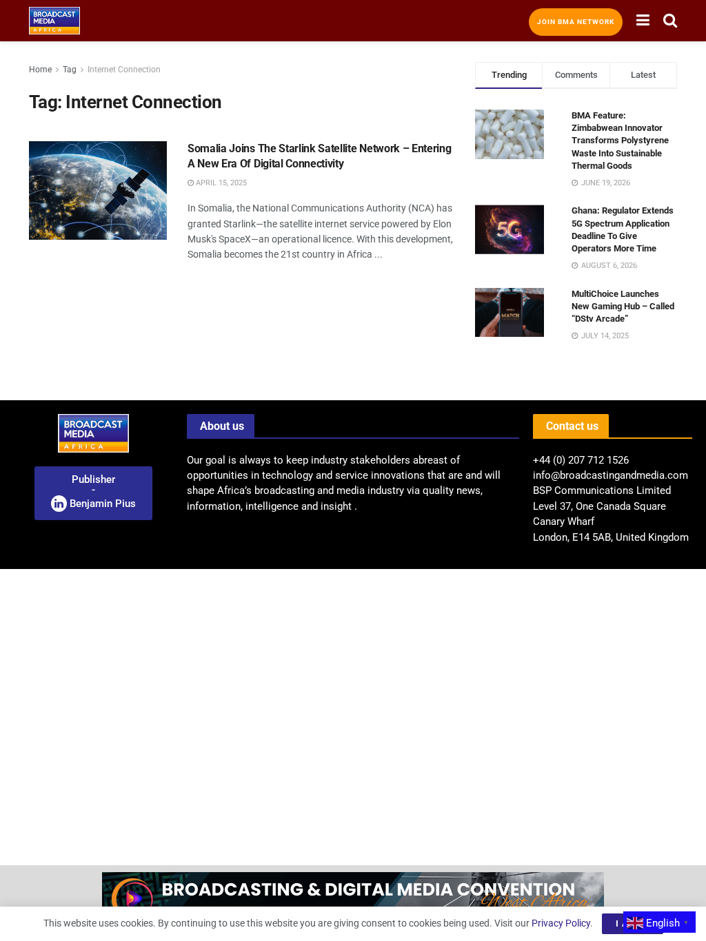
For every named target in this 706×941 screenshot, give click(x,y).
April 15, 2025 (220, 182)
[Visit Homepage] (54, 20)
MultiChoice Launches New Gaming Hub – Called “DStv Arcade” (623, 306)
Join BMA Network (575, 21)
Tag (70, 69)
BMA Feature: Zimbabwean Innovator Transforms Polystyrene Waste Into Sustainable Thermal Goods (620, 140)
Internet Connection (124, 69)
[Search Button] (670, 20)
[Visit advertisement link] (353, 903)
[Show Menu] (642, 20)
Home (40, 69)
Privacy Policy (561, 923)
